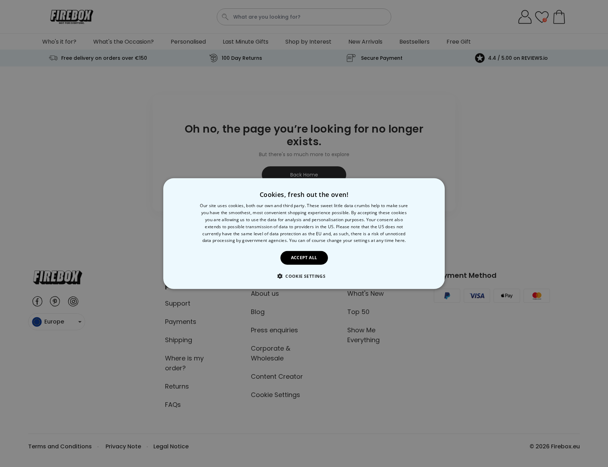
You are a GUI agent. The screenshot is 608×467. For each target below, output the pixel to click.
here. (400, 240)
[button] (304, 275)
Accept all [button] (304, 258)
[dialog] (304, 233)
